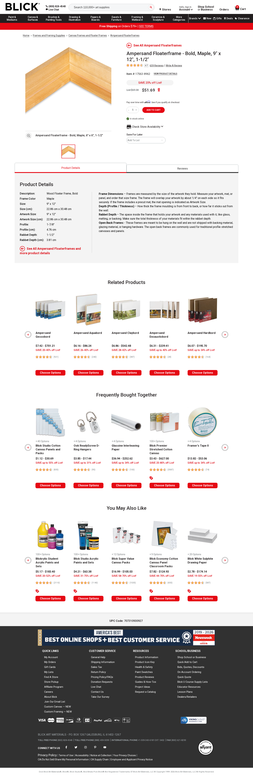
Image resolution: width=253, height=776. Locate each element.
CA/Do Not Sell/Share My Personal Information (63, 759)
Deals (229, 18)
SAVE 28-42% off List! (124, 350)
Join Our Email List (54, 701)
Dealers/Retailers (187, 696)
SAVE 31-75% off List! (86, 575)
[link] (52, 9)
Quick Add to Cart (187, 662)
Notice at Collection (101, 755)
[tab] (70, 168)
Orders (224, 9)
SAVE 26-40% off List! (86, 350)
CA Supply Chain (100, 759)
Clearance (243, 18)
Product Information (146, 657)
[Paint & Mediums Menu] (12, 22)
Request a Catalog (145, 691)
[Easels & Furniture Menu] (116, 22)
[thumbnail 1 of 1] (68, 151)
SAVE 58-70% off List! (124, 575)
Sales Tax (96, 667)
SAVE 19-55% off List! (200, 575)
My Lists (49, 672)
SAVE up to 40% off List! (163, 350)
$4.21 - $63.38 (82, 571)
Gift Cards (50, 667)
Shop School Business (206, 8)
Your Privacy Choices (124, 755)
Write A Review (174, 65)
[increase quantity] (136, 110)
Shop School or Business (191, 657)
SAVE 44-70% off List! (162, 575)
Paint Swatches (144, 672)
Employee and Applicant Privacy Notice (131, 759)
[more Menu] (179, 22)
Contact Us (97, 691)
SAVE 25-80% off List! (162, 462)
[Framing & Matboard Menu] (137, 22)
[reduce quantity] (129, 110)
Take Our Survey (100, 696)
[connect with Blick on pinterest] (95, 749)
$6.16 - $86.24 (82, 345)
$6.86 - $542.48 (121, 345)
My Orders (50, 662)
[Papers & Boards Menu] (95, 22)
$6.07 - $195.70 (197, 345)
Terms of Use (66, 755)
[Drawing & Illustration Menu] (75, 22)
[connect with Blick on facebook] (66, 749)
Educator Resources (189, 686)
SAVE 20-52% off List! (48, 575)
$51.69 (148, 90)
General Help (98, 657)
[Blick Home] (23, 7)
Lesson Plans (185, 691)
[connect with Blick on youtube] (104, 749)
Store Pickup (51, 681)
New (209, 18)
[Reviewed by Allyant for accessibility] (205, 748)
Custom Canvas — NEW (57, 706)
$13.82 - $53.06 (197, 458)
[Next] (225, 334)
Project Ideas (142, 686)
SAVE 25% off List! (150, 82)
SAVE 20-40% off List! (48, 350)
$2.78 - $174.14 (197, 571)
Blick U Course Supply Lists (192, 681)
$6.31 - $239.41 (159, 345)
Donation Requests (102, 681)
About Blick (50, 696)
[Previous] (28, 334)
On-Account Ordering (189, 672)
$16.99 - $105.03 (122, 571)
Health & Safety (144, 667)
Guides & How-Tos (145, 681)
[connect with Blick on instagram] (85, 749)
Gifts (219, 18)
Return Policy (98, 672)
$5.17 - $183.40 (45, 571)
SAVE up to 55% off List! (49, 462)
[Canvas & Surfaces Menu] (33, 22)
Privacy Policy (47, 755)
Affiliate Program (53, 686)
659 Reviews (157, 65)
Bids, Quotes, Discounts (190, 667)
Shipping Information (103, 662)
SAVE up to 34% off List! (201, 350)
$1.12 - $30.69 (44, 458)
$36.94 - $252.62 (122, 458)
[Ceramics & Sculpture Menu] (158, 22)
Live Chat (96, 686)
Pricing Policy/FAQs (102, 677)
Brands (193, 18)
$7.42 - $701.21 (45, 345)
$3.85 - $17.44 (82, 458)
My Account (51, 657)
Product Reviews (144, 677)
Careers (48, 691)
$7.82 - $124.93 (159, 571)
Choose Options (50, 372)
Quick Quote (184, 677)
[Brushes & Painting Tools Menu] (54, 22)
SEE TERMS (146, 26)
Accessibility (82, 755)
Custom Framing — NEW (58, 711)
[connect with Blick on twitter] (75, 749)
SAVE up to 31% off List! (87, 462)
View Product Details (165, 73)
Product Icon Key (145, 662)
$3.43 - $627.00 (159, 458)
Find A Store (51, 677)
